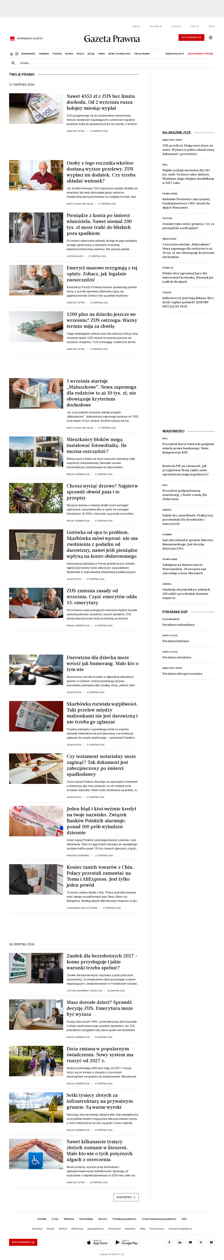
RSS (184, 1219)
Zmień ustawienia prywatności (159, 1219)
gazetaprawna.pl (95, 1229)
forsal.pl (176, 26)
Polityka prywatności (124, 1219)
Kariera (103, 1219)
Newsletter (130, 1229)
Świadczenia (169, 239)
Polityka (167, 218)
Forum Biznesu (157, 1229)
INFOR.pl (63, 1229)
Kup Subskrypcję (191, 37)
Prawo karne (169, 193)
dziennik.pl (155, 26)
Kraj (165, 165)
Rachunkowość (171, 619)
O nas (55, 1219)
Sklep (212, 26)
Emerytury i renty (172, 140)
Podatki (166, 292)
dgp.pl (136, 26)
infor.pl (195, 26)
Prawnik (167, 534)
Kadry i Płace (170, 635)
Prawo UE (167, 268)
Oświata (167, 510)
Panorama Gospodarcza (180, 1229)
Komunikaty (86, 1219)
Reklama (69, 1219)
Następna (124, 1197)
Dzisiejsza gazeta (30, 38)
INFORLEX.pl (77, 1229)
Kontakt (42, 1219)
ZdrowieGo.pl (114, 1229)
